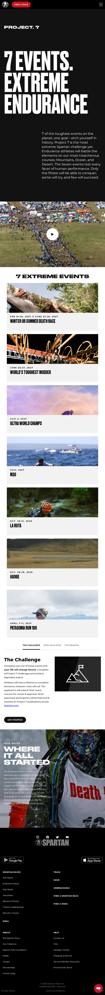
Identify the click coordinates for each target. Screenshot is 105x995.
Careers (6, 961)
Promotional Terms (63, 967)
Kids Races (8, 889)
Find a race (21, 4)
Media (5, 956)
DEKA (6, 921)
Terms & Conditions (55, 991)
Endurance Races (11, 883)
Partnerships (9, 967)
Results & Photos (11, 901)
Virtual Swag (9, 973)
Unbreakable (62, 888)
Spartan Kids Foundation (15, 950)
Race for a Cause (11, 913)
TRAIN (57, 872)
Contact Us (59, 938)
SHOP (57, 880)
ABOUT (7, 932)
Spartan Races (12, 872)
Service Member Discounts (66, 961)
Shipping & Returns (63, 956)
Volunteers (8, 895)
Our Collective (9, 944)
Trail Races (8, 877)
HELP (56, 932)
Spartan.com (11, 705)
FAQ (56, 944)
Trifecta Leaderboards (13, 907)
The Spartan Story (11, 938)
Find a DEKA (61, 904)
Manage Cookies (61, 950)
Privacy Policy (8, 991)
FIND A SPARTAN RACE (66, 896)
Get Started (15, 720)
